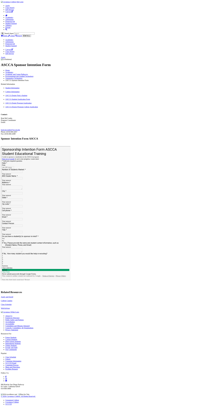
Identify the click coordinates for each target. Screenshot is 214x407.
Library (8, 359)
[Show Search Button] (6, 29)
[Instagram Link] (6, 379)
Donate (7, 27)
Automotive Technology (14, 78)
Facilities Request (11, 369)
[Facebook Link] (5, 377)
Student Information (12, 88)
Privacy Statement (11, 330)
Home (5, 36)
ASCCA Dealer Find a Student (16, 95)
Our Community (11, 349)
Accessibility (9, 324)
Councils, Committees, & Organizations (19, 328)
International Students (13, 343)
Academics (9, 17)
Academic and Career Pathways (16, 74)
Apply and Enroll (7, 297)
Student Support (11, 23)
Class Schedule (6, 304)
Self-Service (9, 10)
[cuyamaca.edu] (12, 2)
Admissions (9, 19)
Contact (12, 36)
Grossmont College (12, 400)
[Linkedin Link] (6, 381)
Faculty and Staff (11, 347)
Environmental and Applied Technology (19, 76)
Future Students (10, 337)
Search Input (9, 33)
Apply (7, 6)
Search (19, 36)
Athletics (8, 25)
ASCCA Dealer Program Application (18, 103)
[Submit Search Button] (2, 33)
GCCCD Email (10, 363)
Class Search (9, 8)
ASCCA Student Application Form (17, 99)
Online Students (11, 345)
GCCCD (8, 404)
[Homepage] (6, 15)
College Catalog (6, 301)
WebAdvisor (5, 308)
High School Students (13, 341)
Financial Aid (10, 21)
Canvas (8, 12)
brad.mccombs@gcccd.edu (10, 130)
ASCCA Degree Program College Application (21, 107)
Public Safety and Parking (14, 320)
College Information (12, 92)
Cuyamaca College (12, 402)
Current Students (11, 339)
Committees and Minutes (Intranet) (17, 326)
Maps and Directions (12, 367)
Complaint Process (12, 365)
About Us (8, 316)
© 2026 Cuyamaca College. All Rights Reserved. (18, 396)
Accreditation (10, 322)
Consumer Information (13, 361)
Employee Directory (12, 318)
